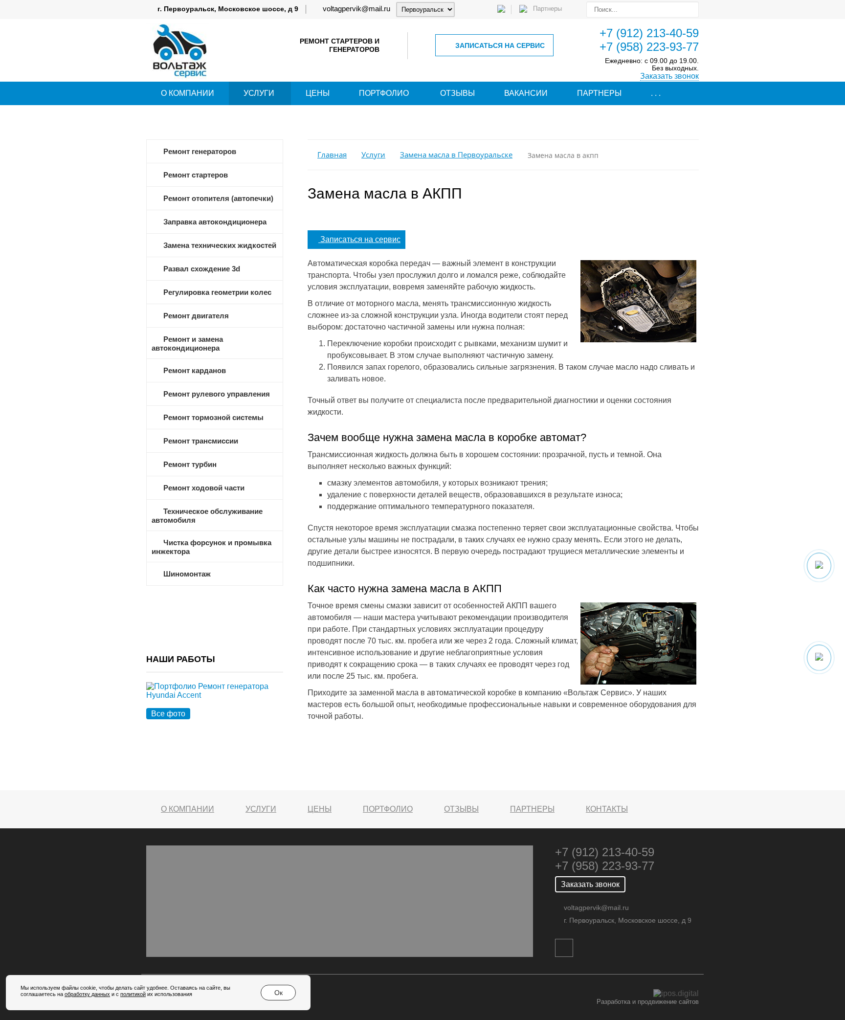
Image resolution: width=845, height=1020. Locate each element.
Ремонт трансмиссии (200, 441)
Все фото (168, 714)
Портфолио (384, 93)
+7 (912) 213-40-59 (649, 33)
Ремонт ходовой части (204, 488)
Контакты (607, 809)
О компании (187, 93)
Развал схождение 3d (201, 269)
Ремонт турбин (190, 464)
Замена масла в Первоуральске (456, 155)
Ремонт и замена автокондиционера (187, 343)
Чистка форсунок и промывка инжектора (211, 547)
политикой (133, 994)
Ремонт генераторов (199, 151)
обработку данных (87, 994)
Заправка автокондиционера (215, 222)
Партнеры (599, 93)
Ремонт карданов (194, 371)
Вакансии (526, 93)
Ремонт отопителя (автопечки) (218, 198)
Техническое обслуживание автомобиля (207, 516)
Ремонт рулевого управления (216, 394)
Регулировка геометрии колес (217, 292)
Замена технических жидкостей (219, 245)
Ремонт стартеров (195, 175)
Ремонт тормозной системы (213, 417)
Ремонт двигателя (196, 316)
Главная (332, 155)
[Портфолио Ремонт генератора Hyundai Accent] (214, 702)
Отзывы (457, 93)
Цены (318, 93)
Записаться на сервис (500, 45)
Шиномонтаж (187, 574)
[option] (214, 702)
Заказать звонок (669, 76)
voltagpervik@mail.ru (356, 9)
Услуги (259, 93)
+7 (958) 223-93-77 (649, 46)
